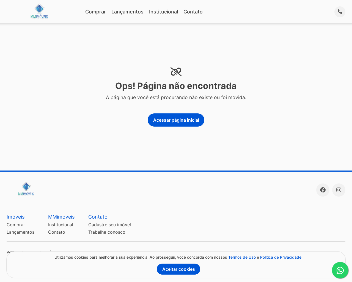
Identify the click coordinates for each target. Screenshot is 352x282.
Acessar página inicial (176, 120)
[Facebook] (322, 190)
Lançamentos (127, 12)
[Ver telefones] (339, 11)
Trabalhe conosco (106, 232)
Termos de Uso (242, 257)
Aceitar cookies (178, 269)
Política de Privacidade (280, 257)
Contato (193, 12)
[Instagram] (338, 190)
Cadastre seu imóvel (109, 224)
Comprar (95, 12)
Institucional (163, 12)
